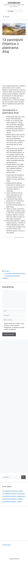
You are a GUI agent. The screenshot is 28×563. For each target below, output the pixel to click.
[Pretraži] (23, 477)
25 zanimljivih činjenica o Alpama (12, 499)
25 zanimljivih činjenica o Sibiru (12, 501)
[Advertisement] (14, 70)
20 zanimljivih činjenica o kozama (12, 491)
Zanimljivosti (14, 3)
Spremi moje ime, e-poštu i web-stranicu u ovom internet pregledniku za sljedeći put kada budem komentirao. (14, 326)
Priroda (6, 271)
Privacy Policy (6, 545)
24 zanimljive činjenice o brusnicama (13, 496)
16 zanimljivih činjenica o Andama (14, 273)
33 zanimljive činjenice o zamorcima (13, 493)
